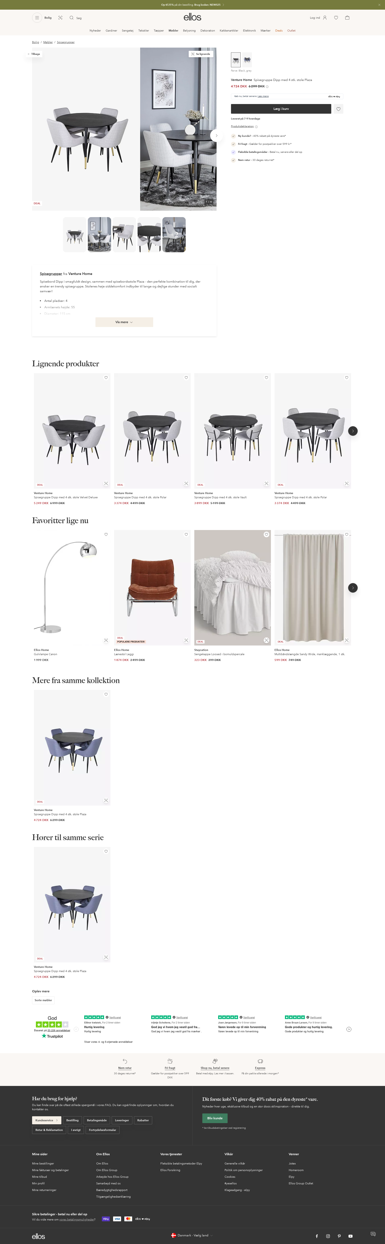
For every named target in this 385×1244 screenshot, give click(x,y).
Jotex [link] (292, 1163)
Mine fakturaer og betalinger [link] (50, 1170)
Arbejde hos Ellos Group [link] (112, 1177)
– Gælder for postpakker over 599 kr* (265, 144)
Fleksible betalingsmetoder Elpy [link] (181, 1163)
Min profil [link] (38, 1183)
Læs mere (263, 96)
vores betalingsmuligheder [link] (76, 1219)
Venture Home (241, 80)
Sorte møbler (43, 1000)
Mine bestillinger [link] (43, 1163)
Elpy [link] (291, 1177)
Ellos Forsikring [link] (170, 1170)
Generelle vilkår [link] (235, 1163)
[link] (192, 5)
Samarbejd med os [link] (108, 1183)
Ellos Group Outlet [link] (301, 1183)
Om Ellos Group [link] (106, 1170)
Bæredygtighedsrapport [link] (111, 1190)
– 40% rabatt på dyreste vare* (262, 136)
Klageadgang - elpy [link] (237, 1190)
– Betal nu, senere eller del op (270, 152)
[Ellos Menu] (37, 18)
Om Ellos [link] (102, 1163)
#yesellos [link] (231, 1183)
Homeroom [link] (296, 1170)
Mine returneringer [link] (44, 1190)
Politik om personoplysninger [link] (244, 1170)
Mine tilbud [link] (39, 1177)
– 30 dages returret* (256, 160)
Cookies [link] (230, 1177)
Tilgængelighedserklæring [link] (113, 1196)
